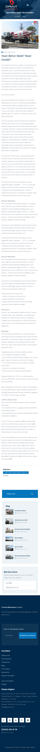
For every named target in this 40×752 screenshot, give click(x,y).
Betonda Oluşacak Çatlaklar (22, 529)
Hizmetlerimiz (6, 659)
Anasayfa (17, 16)
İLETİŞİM (9, 583)
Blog (24, 16)
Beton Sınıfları (19, 547)
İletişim (4, 684)
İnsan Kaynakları (7, 681)
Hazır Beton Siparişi (20, 511)
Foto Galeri (5, 669)
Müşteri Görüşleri (7, 676)
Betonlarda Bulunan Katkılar (22, 556)
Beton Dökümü (19, 538)
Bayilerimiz (5, 672)
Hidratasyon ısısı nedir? (21, 520)
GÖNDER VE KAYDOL (28, 635)
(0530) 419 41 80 (7, 732)
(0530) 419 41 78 (12, 588)
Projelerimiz (5, 662)
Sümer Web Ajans (28, 747)
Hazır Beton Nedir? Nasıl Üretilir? (16, 472)
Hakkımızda (5, 655)
